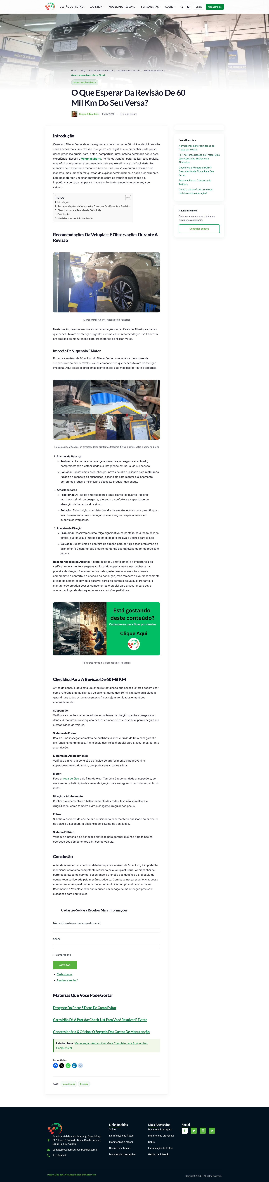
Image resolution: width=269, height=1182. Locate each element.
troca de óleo (70, 778)
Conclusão (63, 214)
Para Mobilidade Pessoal (101, 70)
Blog (83, 70)
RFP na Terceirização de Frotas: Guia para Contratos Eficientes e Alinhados (199, 158)
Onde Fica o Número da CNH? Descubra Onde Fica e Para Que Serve (196, 171)
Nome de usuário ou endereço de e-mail (76, 923)
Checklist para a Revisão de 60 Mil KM (79, 210)
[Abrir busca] (182, 7)
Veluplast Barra (91, 158)
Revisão (84, 1084)
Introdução (63, 202)
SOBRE (169, 6)
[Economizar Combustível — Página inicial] (50, 6)
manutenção (69, 1084)
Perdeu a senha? (67, 980)
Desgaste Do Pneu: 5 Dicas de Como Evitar (84, 1008)
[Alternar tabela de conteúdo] (126, 197)
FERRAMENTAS (150, 6)
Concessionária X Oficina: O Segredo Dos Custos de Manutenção (101, 1032)
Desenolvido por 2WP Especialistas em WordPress (71, 1174)
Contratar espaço (199, 228)
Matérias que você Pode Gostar (75, 218)
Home (74, 70)
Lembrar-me (63, 954)
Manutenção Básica (153, 70)
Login (199, 6)
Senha (57, 938)
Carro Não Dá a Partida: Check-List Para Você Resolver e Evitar (100, 1020)
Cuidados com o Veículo (128, 70)
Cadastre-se (215, 6)
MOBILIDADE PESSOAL (122, 6)
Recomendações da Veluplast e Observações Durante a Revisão (93, 206)
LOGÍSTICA (96, 6)
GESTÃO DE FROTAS (71, 6)
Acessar (65, 965)
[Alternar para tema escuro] (188, 7)
